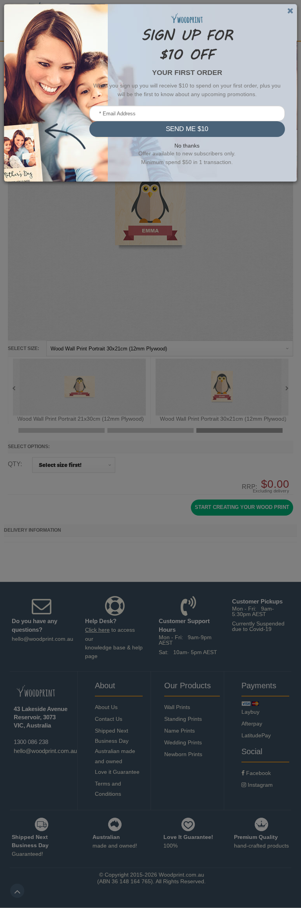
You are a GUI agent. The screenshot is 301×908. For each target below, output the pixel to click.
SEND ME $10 (187, 129)
